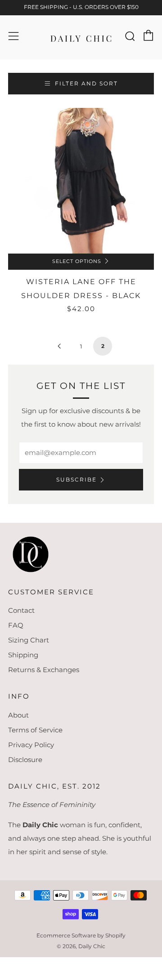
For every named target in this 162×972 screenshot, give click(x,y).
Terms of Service (35, 730)
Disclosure (25, 759)
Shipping (23, 655)
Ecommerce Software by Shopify (81, 935)
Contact (21, 610)
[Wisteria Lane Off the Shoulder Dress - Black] (81, 181)
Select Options (76, 261)
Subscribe (76, 479)
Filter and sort (86, 83)
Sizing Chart (28, 640)
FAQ (15, 625)
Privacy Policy (31, 744)
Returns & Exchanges (43, 669)
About (18, 715)
